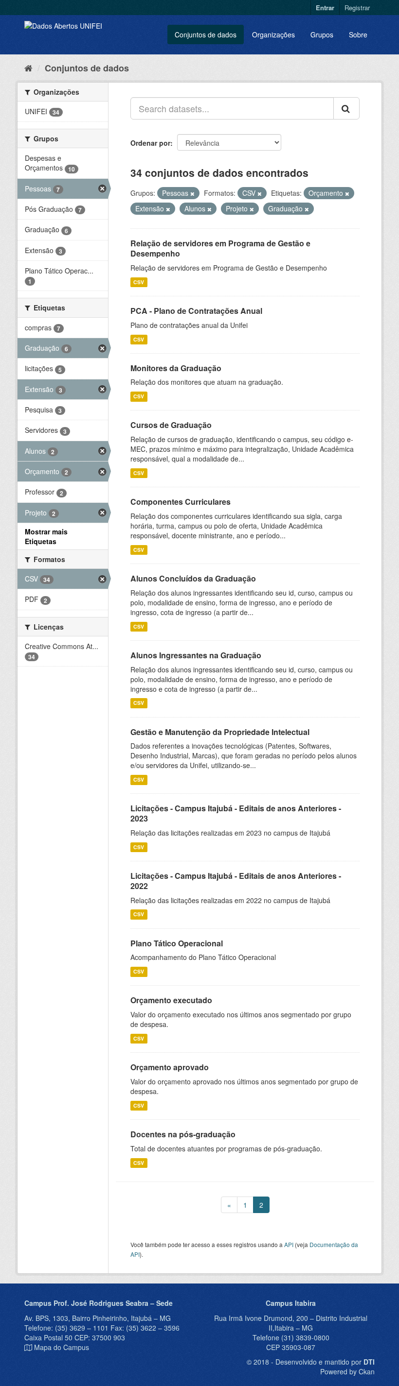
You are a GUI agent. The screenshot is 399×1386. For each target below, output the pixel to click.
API (288, 1244)
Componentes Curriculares (180, 501)
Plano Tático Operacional (176, 943)
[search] (346, 108)
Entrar (325, 7)
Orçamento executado (171, 1000)
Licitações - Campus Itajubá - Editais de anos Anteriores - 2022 (235, 880)
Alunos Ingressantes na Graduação (195, 655)
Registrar (357, 7)
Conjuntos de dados (205, 34)
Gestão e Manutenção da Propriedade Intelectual (219, 731)
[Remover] (192, 193)
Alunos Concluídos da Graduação (193, 578)
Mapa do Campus (61, 1347)
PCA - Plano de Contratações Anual (196, 310)
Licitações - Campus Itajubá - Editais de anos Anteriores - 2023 (235, 813)
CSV (138, 282)
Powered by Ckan (347, 1371)
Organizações (273, 34)
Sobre (358, 34)
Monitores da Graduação (175, 368)
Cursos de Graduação (171, 424)
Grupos (321, 34)
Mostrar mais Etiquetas (46, 536)
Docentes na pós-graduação (183, 1134)
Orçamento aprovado (169, 1067)
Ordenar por (150, 143)
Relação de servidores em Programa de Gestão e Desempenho (220, 248)
